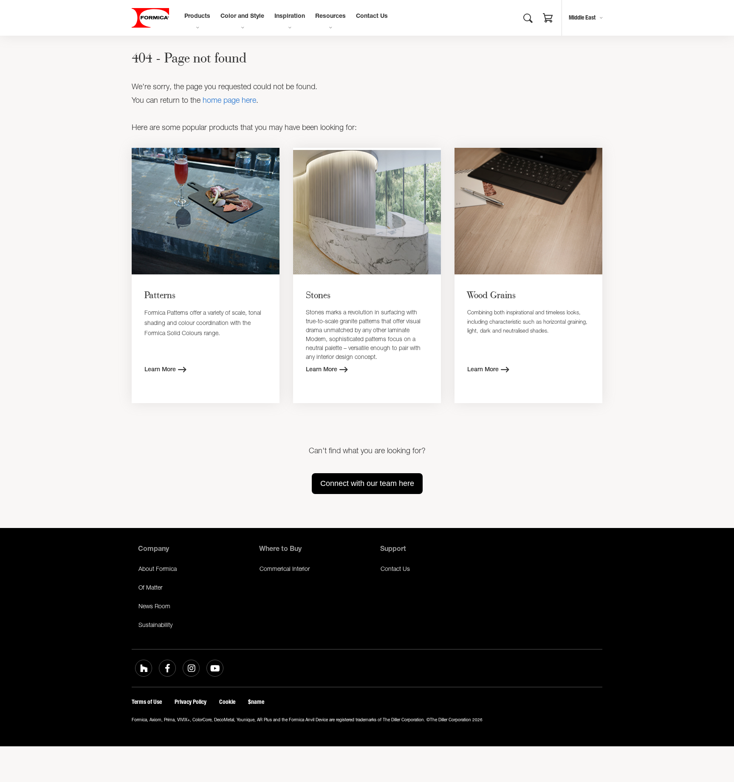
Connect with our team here (367, 483)
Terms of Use (147, 702)
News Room (154, 606)
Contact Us (372, 17)
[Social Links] (144, 668)
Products (197, 17)
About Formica (157, 568)
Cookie (227, 702)
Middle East (582, 17)
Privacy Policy (190, 702)
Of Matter (150, 587)
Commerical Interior (285, 568)
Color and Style (242, 17)
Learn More (160, 370)
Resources (330, 17)
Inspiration (289, 17)
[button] (548, 19)
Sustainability (155, 624)
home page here (229, 100)
